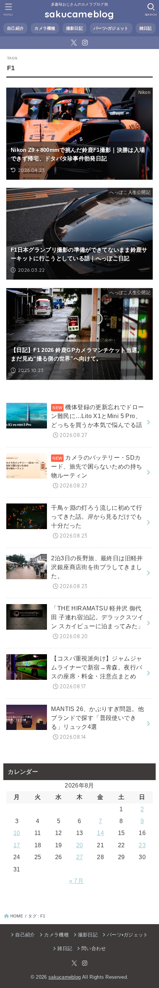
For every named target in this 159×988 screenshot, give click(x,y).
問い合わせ (93, 948)
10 (16, 833)
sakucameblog (79, 14)
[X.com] (74, 42)
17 (16, 845)
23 (142, 845)
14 (100, 833)
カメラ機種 (44, 28)
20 (79, 845)
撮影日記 (74, 28)
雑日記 (145, 28)
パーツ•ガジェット (111, 28)
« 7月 (76, 881)
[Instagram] (85, 42)
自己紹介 (15, 28)
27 (79, 857)
